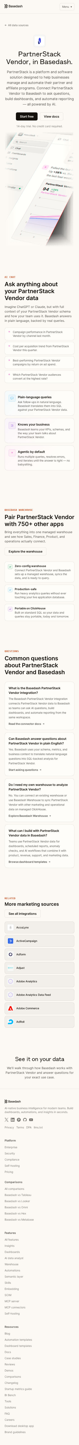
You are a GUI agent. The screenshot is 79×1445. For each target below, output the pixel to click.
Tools (8, 1401)
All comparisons (14, 1188)
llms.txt (38, 1127)
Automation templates (18, 1339)
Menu (67, 6)
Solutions (10, 1407)
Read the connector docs (25, 723)
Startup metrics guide (18, 1389)
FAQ (7, 1413)
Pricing (9, 1171)
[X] (6, 1120)
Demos (9, 1370)
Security (10, 1153)
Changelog (11, 1382)
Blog (7, 1333)
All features (12, 1239)
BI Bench (10, 1395)
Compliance (12, 1159)
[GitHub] (25, 1120)
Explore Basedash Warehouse (28, 815)
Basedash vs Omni (16, 1207)
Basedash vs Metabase (19, 1219)
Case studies (13, 1358)
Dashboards (12, 1252)
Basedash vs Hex (15, 1213)
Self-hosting (12, 1165)
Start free (27, 116)
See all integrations (23, 914)
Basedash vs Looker (17, 1201)
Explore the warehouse (25, 551)
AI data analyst (14, 1258)
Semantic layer (14, 1276)
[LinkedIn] (13, 1120)
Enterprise (11, 1147)
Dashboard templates (18, 1345)
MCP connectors (15, 1307)
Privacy (9, 1127)
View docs (51, 116)
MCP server (12, 1301)
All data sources (18, 25)
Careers (9, 1419)
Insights (9, 1245)
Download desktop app (19, 1425)
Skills (8, 1282)
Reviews (10, 1364)
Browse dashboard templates (28, 861)
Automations (12, 1270)
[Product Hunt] (19, 1120)
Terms (20, 1127)
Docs (8, 1352)
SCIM (8, 1295)
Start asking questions (23, 769)
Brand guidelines (15, 1432)
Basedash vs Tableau (18, 1195)
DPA (28, 1127)
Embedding (12, 1288)
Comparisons (13, 1376)
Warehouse (11, 1264)
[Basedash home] (13, 6)
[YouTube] (31, 1120)
